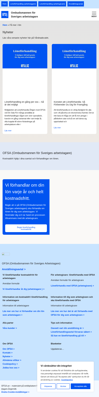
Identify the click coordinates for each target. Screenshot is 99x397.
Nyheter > (8, 356)
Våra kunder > (10, 328)
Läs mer (8, 130)
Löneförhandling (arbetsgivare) (52, 4)
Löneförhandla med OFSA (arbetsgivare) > (72, 285)
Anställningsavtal (76, 4)
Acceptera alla (80, 386)
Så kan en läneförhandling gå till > (68, 335)
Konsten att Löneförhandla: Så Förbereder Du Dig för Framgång (71, 103)
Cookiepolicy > (10, 364)
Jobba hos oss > (11, 367)
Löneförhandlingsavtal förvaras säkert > (71, 332)
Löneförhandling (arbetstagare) (23, 4)
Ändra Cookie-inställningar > (15, 392)
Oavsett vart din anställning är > (67, 328)
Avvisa (63, 386)
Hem (4, 4)
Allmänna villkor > (12, 360)
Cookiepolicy (67, 380)
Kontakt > (8, 352)
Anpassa (48, 386)
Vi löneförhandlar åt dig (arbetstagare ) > (23, 289)
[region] (65, 377)
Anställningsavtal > (14, 269)
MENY (94, 16)
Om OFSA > (9, 349)
